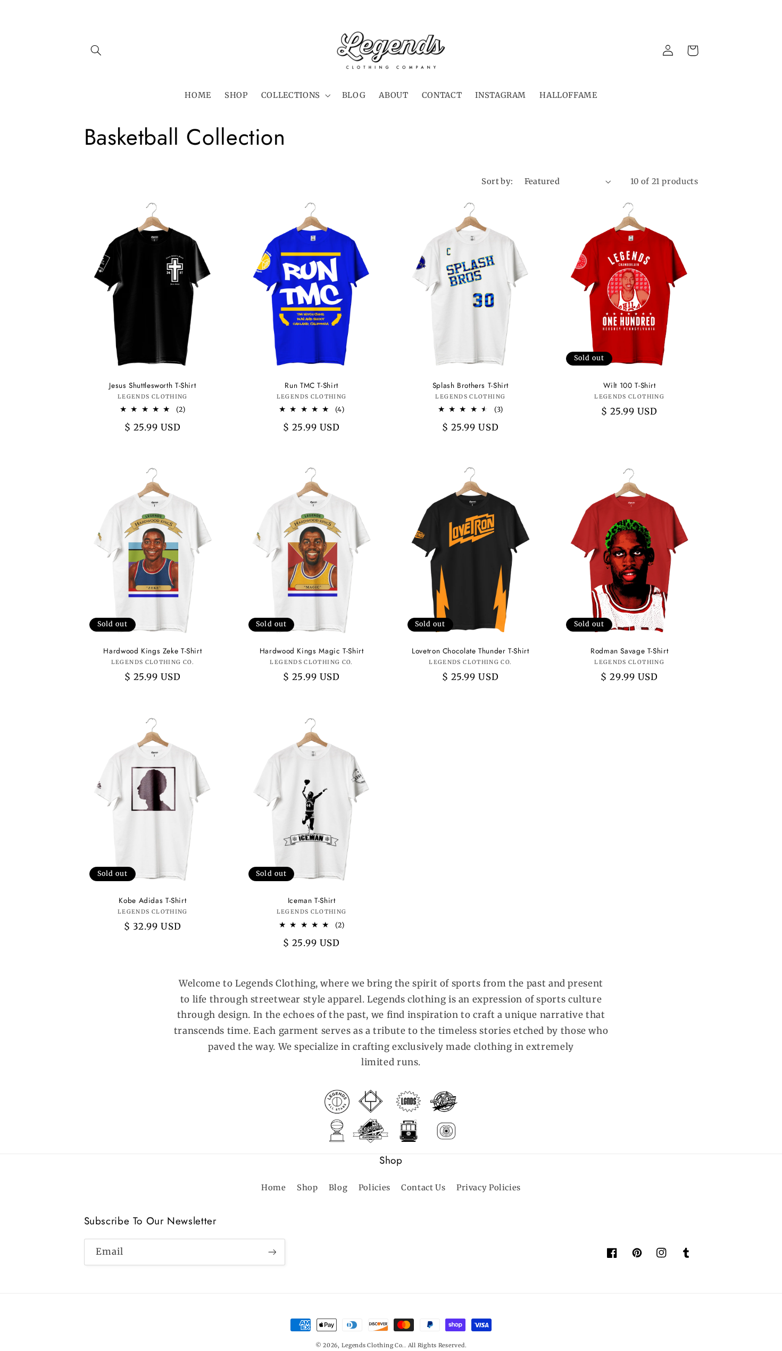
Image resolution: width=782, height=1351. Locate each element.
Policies (374, 1187)
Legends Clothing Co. (373, 1345)
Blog (338, 1187)
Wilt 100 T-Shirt (629, 386)
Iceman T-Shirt (312, 901)
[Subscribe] (272, 1252)
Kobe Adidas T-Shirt (152, 901)
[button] (96, 50)
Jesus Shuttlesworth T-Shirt (152, 386)
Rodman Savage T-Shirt (629, 651)
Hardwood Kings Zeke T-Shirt (152, 651)
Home (273, 1187)
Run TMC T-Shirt (311, 386)
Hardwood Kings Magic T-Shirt (312, 651)
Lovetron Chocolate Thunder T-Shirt (470, 651)
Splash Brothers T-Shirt (470, 386)
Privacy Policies (488, 1187)
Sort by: (497, 181)
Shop (307, 1187)
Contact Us (423, 1187)
